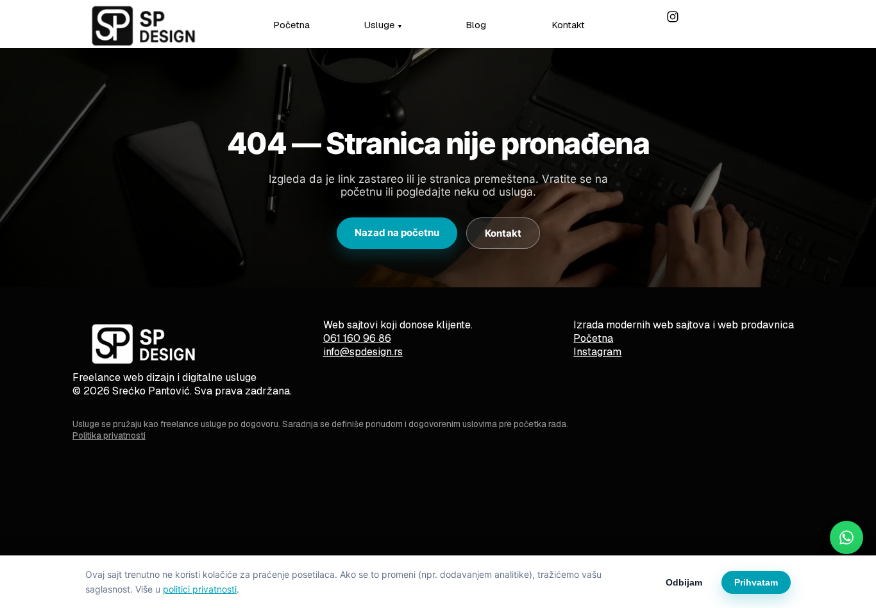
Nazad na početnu (397, 232)
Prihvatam (756, 582)
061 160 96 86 (357, 338)
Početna (291, 25)
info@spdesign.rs (363, 352)
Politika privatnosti (109, 435)
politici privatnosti (200, 589)
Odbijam (684, 582)
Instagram (597, 352)
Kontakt (568, 25)
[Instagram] (672, 16)
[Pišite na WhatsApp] (846, 537)
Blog (476, 25)
